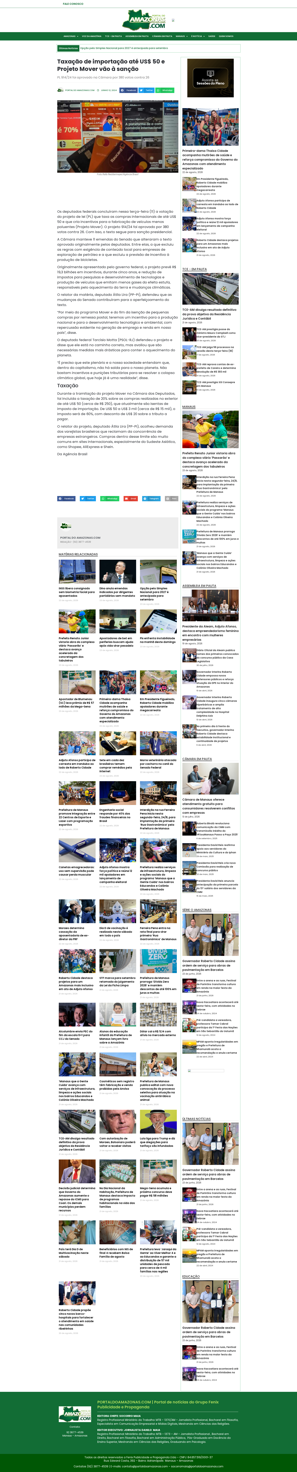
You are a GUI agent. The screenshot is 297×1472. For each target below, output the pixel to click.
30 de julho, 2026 (204, 665)
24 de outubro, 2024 (206, 1013)
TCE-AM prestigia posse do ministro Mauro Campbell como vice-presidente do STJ (216, 333)
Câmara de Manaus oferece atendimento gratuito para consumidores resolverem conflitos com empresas (208, 806)
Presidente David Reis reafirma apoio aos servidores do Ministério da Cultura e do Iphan (216, 848)
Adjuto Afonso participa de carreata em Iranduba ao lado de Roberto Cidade (77, 763)
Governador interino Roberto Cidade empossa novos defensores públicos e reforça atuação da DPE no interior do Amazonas (215, 679)
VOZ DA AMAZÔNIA (91, 36)
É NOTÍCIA (196, 36)
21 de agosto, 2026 (205, 255)
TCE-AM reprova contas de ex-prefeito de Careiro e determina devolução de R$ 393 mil (216, 368)
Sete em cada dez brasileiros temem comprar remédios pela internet (115, 765)
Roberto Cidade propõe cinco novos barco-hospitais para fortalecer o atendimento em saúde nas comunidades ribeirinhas (76, 1319)
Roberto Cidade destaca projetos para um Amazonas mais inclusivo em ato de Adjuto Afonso (76, 983)
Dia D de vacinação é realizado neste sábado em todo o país (115, 931)
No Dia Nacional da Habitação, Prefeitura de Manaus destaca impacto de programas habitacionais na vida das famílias (117, 1197)
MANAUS (180, 36)
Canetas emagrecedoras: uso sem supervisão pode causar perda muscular (76, 870)
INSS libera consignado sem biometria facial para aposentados (77, 592)
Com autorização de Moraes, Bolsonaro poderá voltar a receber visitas (117, 1142)
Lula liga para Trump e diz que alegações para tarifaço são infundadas (157, 1142)
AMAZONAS (69, 36)
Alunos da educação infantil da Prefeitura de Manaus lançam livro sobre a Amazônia (115, 1037)
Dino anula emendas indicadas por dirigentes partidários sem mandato (117, 592)
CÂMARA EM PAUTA (162, 36)
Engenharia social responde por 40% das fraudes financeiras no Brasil (114, 815)
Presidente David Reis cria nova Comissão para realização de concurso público (216, 866)
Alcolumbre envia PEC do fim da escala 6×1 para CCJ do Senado (76, 1035)
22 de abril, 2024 (204, 1056)
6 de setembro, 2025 (206, 838)
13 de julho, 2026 (191, 816)
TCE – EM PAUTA (113, 36)
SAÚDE (211, 36)
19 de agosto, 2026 (192, 643)
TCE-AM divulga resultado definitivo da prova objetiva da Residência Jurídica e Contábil (76, 1144)
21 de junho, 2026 (204, 995)
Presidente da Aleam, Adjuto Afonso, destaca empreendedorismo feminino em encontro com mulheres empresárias (210, 633)
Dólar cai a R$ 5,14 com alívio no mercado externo (158, 1033)
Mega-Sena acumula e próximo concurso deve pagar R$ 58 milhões (156, 1191)
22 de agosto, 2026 (192, 172)
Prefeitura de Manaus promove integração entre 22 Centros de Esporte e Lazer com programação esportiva (77, 817)
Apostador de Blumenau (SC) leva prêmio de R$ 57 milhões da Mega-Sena (76, 702)
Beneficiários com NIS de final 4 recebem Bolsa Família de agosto (116, 1253)
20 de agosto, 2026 (206, 340)
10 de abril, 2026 (204, 690)
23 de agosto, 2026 (192, 470)
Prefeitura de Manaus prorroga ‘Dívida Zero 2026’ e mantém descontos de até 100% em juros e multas (158, 985)
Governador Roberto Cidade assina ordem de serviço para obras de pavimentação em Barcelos (208, 965)
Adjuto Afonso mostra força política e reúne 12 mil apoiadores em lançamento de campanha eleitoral (115, 874)
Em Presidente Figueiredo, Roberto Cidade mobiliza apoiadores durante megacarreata (157, 704)
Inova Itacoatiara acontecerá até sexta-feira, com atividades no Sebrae (217, 1006)
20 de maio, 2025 (205, 874)
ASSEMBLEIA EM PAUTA (136, 36)
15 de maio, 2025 (204, 895)
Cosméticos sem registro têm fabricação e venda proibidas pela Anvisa (116, 1085)
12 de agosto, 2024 (205, 1035)
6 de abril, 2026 (204, 744)
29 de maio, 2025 (205, 856)
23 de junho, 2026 (191, 973)
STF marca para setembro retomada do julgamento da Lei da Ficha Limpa (117, 981)
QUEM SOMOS (226, 36)
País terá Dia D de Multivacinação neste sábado (73, 1253)
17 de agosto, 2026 (205, 354)
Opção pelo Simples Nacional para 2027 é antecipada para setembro (154, 594)
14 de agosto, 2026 (205, 375)
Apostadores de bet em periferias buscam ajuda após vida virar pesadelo (116, 642)
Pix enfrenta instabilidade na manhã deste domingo (158, 640)
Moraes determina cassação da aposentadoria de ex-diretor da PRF (74, 933)
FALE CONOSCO (73, 4)
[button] (128, 90)
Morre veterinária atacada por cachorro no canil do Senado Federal (158, 763)
